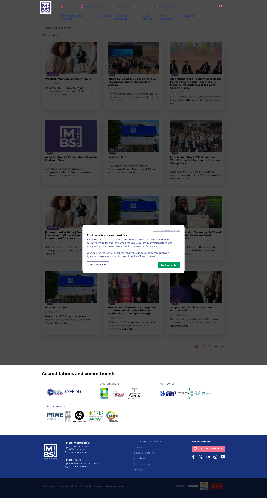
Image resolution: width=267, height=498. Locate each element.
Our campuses (141, 464)
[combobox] (222, 6)
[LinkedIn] (208, 457)
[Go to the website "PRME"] (55, 416)
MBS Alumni (143, 6)
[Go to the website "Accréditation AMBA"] (134, 393)
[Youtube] (222, 457)
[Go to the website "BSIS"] (96, 416)
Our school (139, 458)
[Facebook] (193, 457)
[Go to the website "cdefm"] (185, 393)
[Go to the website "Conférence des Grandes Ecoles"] (168, 393)
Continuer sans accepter (166, 230)
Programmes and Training (148, 441)
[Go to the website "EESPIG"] (55, 392)
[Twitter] (200, 457)
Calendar (187, 15)
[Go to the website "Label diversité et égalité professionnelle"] (68, 416)
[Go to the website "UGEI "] (203, 393)
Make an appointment (95, 6)
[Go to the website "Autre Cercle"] (79, 416)
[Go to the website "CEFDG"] (73, 392)
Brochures (69, 6)
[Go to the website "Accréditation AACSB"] (104, 393)
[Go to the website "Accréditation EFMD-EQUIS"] (118, 393)
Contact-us (121, 6)
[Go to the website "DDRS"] (112, 416)
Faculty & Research (143, 453)
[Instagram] (215, 457)
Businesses (105, 15)
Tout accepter (169, 265)
